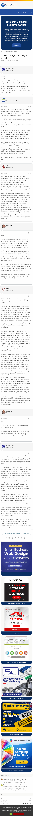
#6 (30, 419)
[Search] (31, 12)
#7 (30, 453)
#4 (30, 233)
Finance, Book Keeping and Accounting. (14, 790)
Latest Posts (5, 775)
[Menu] (2, 12)
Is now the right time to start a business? (14, 779)
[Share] (29, 76)
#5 (30, 296)
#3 (30, 173)
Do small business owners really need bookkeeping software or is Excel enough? (15, 785)
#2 (30, 106)
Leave (22, 814)
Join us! (16, 45)
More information (16, 814)
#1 (30, 76)
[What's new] (28, 12)
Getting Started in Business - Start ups (14, 782)
